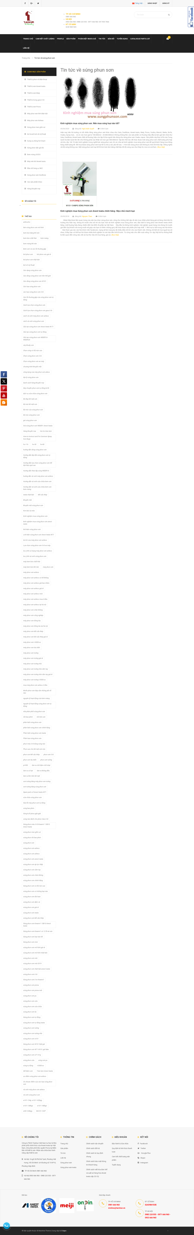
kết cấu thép (42, 495)
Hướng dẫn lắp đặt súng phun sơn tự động (36, 456)
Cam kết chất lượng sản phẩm (121, 1158)
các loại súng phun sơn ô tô (33, 292)
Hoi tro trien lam (46, 431)
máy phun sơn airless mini (33, 594)
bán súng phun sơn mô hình (33, 227)
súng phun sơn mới (30, 958)
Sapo (64, 1231)
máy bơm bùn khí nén (31, 567)
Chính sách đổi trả (93, 1148)
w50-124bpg (27, 1111)
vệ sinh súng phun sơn (31, 1095)
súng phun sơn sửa (30, 1001)
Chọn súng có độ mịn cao (32, 350)
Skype (142, 1158)
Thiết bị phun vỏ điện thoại (37, 79)
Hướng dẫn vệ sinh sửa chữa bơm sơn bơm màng (37, 488)
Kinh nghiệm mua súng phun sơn (35, 516)
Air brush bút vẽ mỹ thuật (36, 134)
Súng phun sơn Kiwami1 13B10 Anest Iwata (37, 924)
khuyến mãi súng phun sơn (33, 505)
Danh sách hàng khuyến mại (33, 383)
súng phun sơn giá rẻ (31, 907)
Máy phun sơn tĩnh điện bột (37, 114)
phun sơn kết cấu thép (31, 754)
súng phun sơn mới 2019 (32, 963)
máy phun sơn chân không (33, 610)
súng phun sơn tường (31, 1028)
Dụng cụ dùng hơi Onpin (36, 141)
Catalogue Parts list (140, 39)
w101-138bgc (28, 1106)
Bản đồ (111, 39)
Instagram (144, 1163)
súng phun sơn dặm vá (31, 902)
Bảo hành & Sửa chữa (120, 1144)
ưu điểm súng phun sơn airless (34, 1076)
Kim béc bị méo (29, 511)
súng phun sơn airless (31, 848)
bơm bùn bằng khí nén (31, 233)
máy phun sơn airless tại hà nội (34, 605)
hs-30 (34, 444)
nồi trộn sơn (41, 717)
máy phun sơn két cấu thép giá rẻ (35, 637)
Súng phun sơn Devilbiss (36, 175)
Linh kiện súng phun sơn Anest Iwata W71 (38, 535)
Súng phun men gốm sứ (36, 127)
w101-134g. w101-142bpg (32, 1100)
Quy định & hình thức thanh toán (122, 1150)
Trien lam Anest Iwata (45, 1071)
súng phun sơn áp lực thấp (33, 864)
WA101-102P (41, 1111)
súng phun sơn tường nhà (32, 1033)
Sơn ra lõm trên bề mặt (31, 776)
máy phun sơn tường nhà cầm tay (35, 669)
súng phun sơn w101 (31, 1039)
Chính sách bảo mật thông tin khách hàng (96, 1163)
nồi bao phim (28, 717)
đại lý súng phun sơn (31, 377)
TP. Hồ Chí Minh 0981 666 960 (36, 1171)
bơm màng (44, 238)
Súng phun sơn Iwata (68, 1167)
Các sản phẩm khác (34, 182)
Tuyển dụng (122, 39)
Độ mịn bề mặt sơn (30, 404)
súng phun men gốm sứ (32, 832)
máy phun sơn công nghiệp (33, 615)
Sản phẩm (70, 39)
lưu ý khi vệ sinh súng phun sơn (34, 556)
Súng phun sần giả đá (35, 148)
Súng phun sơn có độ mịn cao (34, 886)
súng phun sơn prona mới (32, 990)
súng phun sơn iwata (31, 913)
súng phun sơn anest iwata (33, 859)
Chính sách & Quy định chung (94, 1155)
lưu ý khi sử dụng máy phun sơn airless (37, 551)
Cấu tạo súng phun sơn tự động (34, 332)
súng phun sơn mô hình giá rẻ (34, 947)
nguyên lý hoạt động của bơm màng (36, 698)
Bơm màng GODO (34, 154)
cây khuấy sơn (28, 345)
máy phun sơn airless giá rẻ (33, 588)
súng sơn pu (42, 1060)
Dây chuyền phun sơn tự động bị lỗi (36, 388)
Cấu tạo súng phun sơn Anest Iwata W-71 (38, 327)
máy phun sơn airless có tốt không (36, 578)
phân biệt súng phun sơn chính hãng (36, 728)
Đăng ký (165, 3)
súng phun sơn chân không (33, 875)
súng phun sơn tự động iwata (34, 1023)
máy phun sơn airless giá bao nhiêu (36, 583)
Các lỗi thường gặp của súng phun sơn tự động (38, 298)
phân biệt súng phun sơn (32, 722)
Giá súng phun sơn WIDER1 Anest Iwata (37, 426)
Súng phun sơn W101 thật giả (34, 1044)
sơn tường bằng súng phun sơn (34, 787)
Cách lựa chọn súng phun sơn (34, 305)
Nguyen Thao (87, 216)
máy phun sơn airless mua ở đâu (35, 599)
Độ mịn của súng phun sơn (33, 410)
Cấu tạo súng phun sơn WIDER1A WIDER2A (35, 338)
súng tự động (28, 1066)
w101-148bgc (42, 1106)
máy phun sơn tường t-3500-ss (34, 680)
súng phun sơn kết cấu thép (33, 918)
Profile (60, 39)
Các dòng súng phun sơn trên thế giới (37, 276)
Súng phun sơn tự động (31, 1017)
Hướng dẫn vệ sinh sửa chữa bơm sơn (37, 481)
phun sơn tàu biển (29, 760)
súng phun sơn (28, 843)
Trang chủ (28, 39)
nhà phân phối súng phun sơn (34, 711)
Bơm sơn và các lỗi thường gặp (34, 249)
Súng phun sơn (66, 1163)
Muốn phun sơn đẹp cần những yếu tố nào (37, 692)
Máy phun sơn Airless (35, 120)
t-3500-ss (40, 1066)
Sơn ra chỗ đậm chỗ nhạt (41, 765)
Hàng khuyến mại (33, 189)
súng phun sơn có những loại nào (35, 891)
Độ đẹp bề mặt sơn (30, 399)
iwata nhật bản (28, 495)
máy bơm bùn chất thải (31, 562)
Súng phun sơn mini (30, 942)
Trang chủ (64, 1144)
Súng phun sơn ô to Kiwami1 (33, 980)
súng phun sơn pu (29, 996)
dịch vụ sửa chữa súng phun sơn (35, 393)
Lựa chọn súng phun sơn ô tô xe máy (36, 545)
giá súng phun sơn (30, 420)
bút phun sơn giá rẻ (44, 254)
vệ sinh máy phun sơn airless (34, 1090)
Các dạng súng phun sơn (32, 270)
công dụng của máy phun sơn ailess (36, 372)
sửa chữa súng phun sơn (32, 797)
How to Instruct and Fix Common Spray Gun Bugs (37, 437)
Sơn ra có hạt (28, 771)
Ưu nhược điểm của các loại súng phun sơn (37, 1083)
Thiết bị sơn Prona (34, 107)
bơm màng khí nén (30, 244)
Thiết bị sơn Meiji (33, 93)
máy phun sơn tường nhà (32, 664)
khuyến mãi (27, 500)
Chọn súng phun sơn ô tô (32, 356)
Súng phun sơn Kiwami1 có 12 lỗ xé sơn (37, 931)
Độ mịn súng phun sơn (31, 415)
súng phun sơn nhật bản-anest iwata (36, 969)
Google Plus (145, 1153)
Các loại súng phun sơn (32, 286)
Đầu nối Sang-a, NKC (35, 168)
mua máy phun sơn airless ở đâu (35, 685)
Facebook (144, 1144)
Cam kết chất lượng (45, 39)
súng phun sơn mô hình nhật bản (35, 953)
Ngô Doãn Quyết (88, 129)
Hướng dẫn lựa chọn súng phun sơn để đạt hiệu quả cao (37, 464)
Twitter (143, 1148)
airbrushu (26, 222)
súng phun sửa (28, 1060)
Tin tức (102, 39)
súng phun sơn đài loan (32, 897)
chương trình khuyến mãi (32, 367)
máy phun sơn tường (30, 653)
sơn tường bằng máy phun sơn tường (36, 781)
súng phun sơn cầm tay (32, 870)
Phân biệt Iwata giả (87, 39)
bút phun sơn (28, 254)
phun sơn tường (46, 760)
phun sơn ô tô (49, 754)
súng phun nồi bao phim (32, 838)
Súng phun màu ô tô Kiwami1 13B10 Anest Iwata (36, 825)
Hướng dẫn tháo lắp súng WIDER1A (36, 471)
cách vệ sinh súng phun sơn (33, 321)
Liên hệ (26, 48)
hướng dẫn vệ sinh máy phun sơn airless (38, 476)
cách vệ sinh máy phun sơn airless (36, 316)
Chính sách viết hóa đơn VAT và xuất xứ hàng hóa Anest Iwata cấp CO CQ (97, 1173)
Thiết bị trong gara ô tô (35, 100)
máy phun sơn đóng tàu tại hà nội (35, 626)
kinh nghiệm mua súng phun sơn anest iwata (37, 523)
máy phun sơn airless (31, 572)
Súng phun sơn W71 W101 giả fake (36, 1049)
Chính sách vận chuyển (94, 1144)
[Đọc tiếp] (161, 147)
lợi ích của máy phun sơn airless (35, 540)
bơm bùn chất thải (30, 238)
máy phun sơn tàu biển (31, 647)
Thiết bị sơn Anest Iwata (36, 86)
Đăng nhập (152, 3)
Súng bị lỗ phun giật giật (32, 814)
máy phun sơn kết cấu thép (33, 631)
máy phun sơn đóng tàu (32, 621)
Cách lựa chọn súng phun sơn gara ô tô (37, 310)
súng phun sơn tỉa (29, 1012)
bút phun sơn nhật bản (31, 260)
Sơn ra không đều (43, 771)
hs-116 (25, 444)
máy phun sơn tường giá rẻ (33, 658)
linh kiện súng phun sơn (32, 529)
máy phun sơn (48, 567)
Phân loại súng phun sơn (32, 738)
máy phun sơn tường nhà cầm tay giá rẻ (37, 674)
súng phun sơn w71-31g (32, 1055)
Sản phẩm (64, 1148)
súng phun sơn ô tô (30, 974)
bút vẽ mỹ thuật (29, 265)
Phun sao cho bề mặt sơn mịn (34, 749)
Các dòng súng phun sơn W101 (34, 281)
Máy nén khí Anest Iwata (36, 161)
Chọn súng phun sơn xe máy (33, 361)
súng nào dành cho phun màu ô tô (35, 819)
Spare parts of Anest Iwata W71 (34, 792)
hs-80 (42, 444)
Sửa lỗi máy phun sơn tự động (34, 803)
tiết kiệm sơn (28, 1071)
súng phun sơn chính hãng (33, 880)
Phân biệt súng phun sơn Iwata (34, 733)
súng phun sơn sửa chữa (32, 1006)
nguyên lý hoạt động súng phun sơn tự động (37, 705)
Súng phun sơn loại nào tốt (33, 937)
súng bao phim (28, 808)
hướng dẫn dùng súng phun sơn (35, 450)
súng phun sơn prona (31, 985)
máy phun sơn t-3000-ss (32, 642)
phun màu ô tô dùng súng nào (34, 744)
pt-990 (25, 765)
